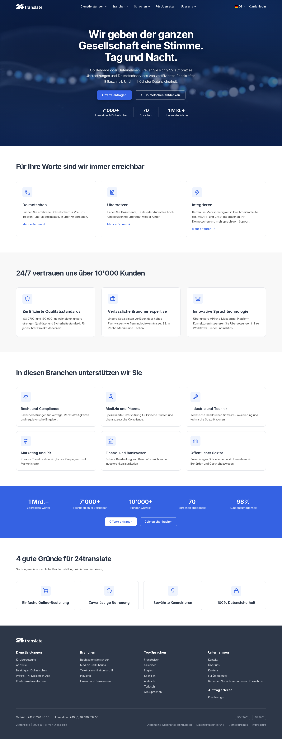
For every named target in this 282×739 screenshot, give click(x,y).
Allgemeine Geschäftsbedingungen (169, 724)
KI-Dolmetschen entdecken (160, 95)
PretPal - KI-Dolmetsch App (33, 675)
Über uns (187, 6)
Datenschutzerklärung (210, 724)
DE (240, 6)
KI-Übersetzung (26, 659)
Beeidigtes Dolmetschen (31, 670)
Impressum (259, 724)
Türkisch (149, 686)
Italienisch (150, 665)
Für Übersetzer (166, 6)
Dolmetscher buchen (158, 521)
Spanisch (150, 675)
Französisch (151, 659)
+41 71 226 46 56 (38, 717)
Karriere (213, 670)
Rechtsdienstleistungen (95, 659)
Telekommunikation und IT (97, 670)
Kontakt (213, 659)
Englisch (149, 670)
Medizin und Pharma (93, 665)
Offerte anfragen (114, 95)
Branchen (118, 6)
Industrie (85, 675)
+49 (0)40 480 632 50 (84, 717)
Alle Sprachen (153, 691)
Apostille (21, 665)
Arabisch (149, 681)
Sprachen (140, 6)
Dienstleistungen (92, 6)
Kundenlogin (257, 6)
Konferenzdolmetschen (31, 681)
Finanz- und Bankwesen (95, 681)
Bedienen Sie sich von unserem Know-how (235, 681)
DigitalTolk (60, 724)
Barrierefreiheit (238, 724)
